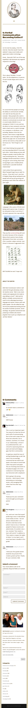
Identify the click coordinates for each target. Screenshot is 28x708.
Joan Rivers (5, 686)
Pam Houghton (10, 509)
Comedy (4, 670)
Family (4, 678)
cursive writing (14, 233)
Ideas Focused (18, 705)
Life (3, 42)
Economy (5, 676)
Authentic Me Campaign (8, 665)
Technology (7, 42)
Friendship (5, 681)
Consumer (5, 673)
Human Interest (21, 40)
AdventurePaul (10, 402)
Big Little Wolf (10, 425)
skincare (5, 693)
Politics (4, 691)
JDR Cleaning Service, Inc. (10, 651)
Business (5, 668)
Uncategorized (6, 699)
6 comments (14, 42)
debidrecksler (7, 40)
